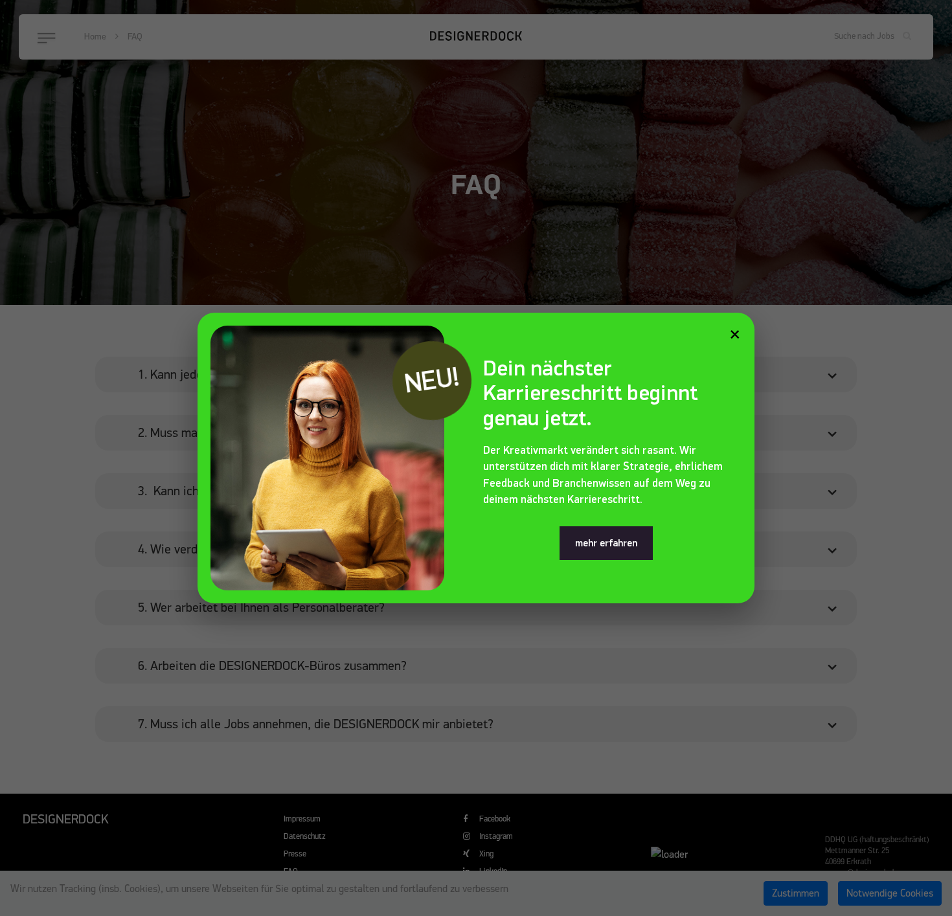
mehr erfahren (606, 543)
